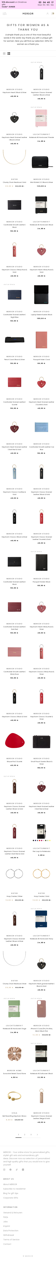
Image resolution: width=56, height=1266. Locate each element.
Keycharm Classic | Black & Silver (14, 537)
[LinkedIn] (23, 1169)
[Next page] (37, 1135)
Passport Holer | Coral (41, 359)
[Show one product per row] (4, 53)
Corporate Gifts (10, 1197)
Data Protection (10, 1230)
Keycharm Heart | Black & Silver (14, 92)
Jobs (5, 1221)
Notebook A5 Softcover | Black (41, 1073)
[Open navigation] (5, 14)
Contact (7, 1244)
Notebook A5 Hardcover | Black (41, 225)
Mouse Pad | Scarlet (14, 761)
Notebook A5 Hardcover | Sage (14, 1029)
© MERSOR (28, 1256)
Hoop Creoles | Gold (41, 896)
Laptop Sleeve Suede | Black (41, 315)
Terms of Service (11, 1239)
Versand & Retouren (12, 1212)
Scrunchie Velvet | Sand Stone (14, 1073)
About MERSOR (10, 1184)
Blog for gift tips (10, 1193)
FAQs (5, 1217)
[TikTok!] (17, 1169)
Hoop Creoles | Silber (14, 896)
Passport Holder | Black (41, 582)
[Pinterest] (10, 1169)
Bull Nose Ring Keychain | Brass (14, 1116)
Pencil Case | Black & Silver (14, 359)
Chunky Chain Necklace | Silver (14, 984)
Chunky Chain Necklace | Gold (14, 182)
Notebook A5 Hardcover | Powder (41, 137)
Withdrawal (8, 1235)
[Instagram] (4, 1169)
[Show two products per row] (9, 53)
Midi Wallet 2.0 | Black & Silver (41, 182)
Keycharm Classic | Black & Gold (14, 716)
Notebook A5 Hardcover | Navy (41, 939)
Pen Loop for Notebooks (41, 851)
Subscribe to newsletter (14, 1188)
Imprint (6, 1226)
